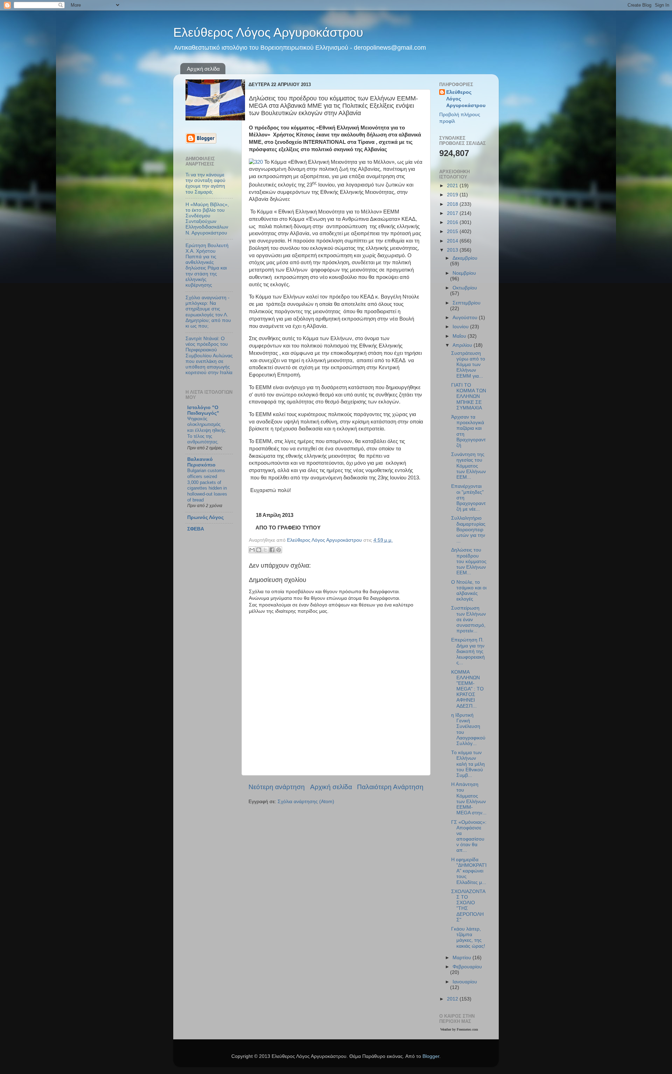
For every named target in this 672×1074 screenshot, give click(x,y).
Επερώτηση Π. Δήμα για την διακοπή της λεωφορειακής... (468, 651)
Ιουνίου (461, 326)
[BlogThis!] (258, 549)
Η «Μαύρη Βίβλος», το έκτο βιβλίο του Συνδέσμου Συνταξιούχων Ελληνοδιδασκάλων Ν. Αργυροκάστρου (207, 219)
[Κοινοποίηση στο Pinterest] (278, 549)
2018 (453, 204)
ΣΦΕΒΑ (195, 529)
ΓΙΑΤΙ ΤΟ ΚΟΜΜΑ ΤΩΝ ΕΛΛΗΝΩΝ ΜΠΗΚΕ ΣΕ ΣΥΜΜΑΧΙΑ (468, 396)
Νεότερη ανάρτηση (276, 787)
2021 (453, 185)
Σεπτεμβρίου (467, 303)
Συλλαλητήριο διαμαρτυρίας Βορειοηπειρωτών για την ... (468, 529)
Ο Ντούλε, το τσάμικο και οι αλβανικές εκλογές (468, 591)
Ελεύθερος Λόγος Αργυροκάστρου (268, 32)
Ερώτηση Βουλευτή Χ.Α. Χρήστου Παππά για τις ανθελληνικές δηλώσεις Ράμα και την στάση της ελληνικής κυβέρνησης (207, 265)
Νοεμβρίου (464, 273)
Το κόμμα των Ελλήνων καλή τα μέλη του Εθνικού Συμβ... (468, 764)
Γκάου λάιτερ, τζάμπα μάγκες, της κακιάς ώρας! (468, 937)
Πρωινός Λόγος (205, 517)
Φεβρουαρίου (467, 966)
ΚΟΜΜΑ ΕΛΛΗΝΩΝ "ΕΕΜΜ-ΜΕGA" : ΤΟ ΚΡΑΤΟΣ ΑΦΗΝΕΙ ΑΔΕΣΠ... (467, 689)
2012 (453, 999)
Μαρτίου (462, 957)
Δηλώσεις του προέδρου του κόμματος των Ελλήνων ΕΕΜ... (468, 561)
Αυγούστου (466, 317)
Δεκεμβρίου (465, 258)
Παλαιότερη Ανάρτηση (390, 787)
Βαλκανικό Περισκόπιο (201, 462)
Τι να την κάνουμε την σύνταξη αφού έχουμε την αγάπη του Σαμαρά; (205, 183)
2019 (453, 194)
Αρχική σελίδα (203, 69)
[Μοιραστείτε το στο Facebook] (271, 549)
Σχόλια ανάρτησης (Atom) (306, 801)
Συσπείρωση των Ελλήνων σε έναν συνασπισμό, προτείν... (468, 619)
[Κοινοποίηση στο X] (265, 549)
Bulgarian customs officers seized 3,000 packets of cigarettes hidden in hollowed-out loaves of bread (207, 485)
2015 (453, 231)
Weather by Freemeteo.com (459, 1029)
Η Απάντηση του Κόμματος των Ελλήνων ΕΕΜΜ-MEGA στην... (468, 798)
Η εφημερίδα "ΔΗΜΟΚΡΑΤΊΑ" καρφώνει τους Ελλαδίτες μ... (468, 871)
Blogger (430, 1056)
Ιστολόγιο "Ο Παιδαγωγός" (203, 410)
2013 (453, 250)
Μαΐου (460, 336)
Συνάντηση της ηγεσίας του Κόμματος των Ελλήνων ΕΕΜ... (468, 466)
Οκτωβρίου (465, 287)
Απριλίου (463, 345)
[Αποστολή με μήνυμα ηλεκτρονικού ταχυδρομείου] (251, 549)
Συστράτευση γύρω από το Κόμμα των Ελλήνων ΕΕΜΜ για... (468, 365)
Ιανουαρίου (465, 981)
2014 (453, 241)
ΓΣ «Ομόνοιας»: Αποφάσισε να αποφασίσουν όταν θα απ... (468, 836)
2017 (453, 213)
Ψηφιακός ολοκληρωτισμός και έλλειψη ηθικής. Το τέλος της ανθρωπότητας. (206, 430)
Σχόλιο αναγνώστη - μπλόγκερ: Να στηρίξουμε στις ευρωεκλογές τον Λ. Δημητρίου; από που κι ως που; (208, 312)
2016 (453, 222)
